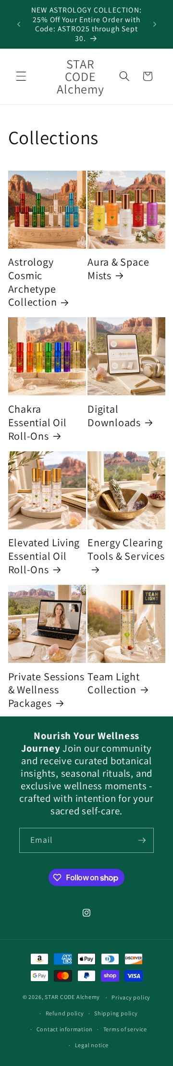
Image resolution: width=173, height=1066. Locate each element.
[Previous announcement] (18, 24)
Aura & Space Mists (118, 268)
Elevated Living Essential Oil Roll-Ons (44, 556)
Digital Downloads (114, 415)
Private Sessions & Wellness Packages (46, 690)
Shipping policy (116, 1013)
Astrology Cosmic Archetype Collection (32, 282)
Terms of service (125, 1029)
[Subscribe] (141, 840)
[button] (21, 76)
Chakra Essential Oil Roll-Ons (37, 422)
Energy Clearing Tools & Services (125, 549)
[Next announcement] (154, 24)
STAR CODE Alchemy (72, 997)
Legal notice (92, 1045)
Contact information (65, 1029)
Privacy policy (130, 997)
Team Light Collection (113, 683)
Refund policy (65, 1013)
